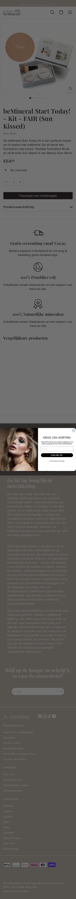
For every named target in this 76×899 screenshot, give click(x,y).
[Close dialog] (73, 430)
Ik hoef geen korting (57, 461)
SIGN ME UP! (57, 455)
